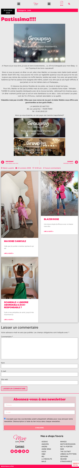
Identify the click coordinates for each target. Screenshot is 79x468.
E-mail (3, 371)
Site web (4, 379)
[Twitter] (16, 451)
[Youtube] (27, 451)
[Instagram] (19, 451)
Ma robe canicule (15, 241)
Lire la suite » (9, 253)
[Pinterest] (23, 451)
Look (29, 10)
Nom (3, 363)
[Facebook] (12, 451)
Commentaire (7, 336)
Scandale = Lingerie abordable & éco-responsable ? (16, 305)
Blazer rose (51, 219)
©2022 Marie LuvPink (7, 466)
